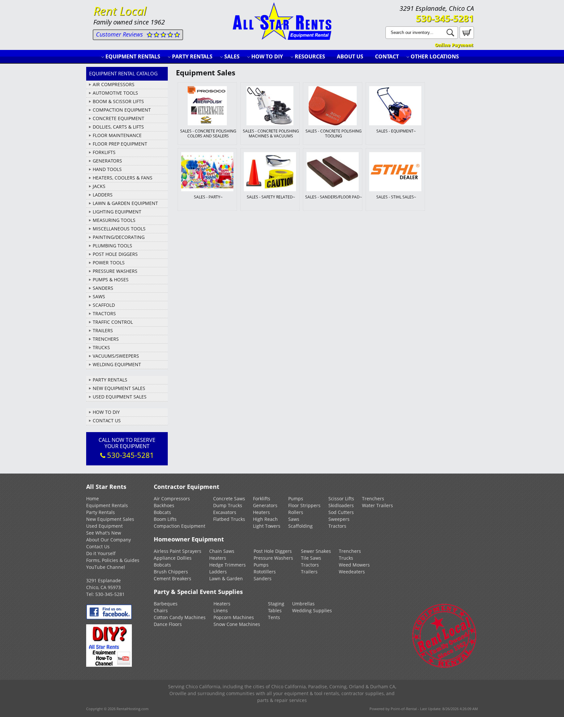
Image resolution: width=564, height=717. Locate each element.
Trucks (346, 558)
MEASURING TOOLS (114, 220)
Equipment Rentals (132, 56)
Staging (276, 603)
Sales (232, 56)
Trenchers (373, 498)
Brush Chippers (171, 572)
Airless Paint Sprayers (177, 551)
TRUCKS (101, 347)
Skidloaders (341, 505)
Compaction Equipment (179, 526)
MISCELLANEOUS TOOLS (119, 229)
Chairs (161, 610)
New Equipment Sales (119, 388)
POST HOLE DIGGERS (115, 254)
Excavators (224, 512)
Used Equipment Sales (120, 397)
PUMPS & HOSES (111, 279)
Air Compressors (172, 498)
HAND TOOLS (107, 169)
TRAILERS (103, 330)
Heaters (261, 512)
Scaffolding (300, 526)
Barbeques (166, 603)
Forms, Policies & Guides (112, 560)
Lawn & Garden (226, 578)
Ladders (218, 572)
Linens (220, 610)
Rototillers (265, 572)
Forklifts (261, 498)
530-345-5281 (445, 18)
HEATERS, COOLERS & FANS (122, 178)
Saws (293, 519)
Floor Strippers (304, 505)
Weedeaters (352, 572)
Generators (265, 505)
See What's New (103, 533)
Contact (387, 56)
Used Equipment (104, 526)
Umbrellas (303, 603)
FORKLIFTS (104, 152)
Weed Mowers (354, 565)
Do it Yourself (101, 553)
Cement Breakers (172, 578)
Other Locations (435, 56)
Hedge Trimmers (227, 565)
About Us (350, 56)
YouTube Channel (105, 567)
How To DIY (106, 412)
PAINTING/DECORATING (119, 237)
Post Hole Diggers (273, 551)
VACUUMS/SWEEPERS (116, 356)
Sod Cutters (341, 512)
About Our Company (108, 540)
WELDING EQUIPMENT (117, 364)
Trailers (309, 572)
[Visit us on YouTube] (109, 665)
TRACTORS (104, 313)
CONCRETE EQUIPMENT (118, 118)
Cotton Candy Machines (180, 617)
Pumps (295, 498)
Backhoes (164, 505)
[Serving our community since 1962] (444, 666)
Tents (274, 617)
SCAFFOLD (104, 305)
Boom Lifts (165, 519)
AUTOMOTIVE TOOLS (115, 93)
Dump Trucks (227, 505)
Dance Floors (168, 624)
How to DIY (267, 56)
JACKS (99, 186)
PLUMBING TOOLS (112, 245)
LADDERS (103, 195)
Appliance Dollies (173, 558)
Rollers (295, 512)
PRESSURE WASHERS (115, 271)
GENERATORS (107, 161)
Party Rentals (192, 56)
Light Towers (266, 526)
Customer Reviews (119, 34)
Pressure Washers (273, 558)
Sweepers (339, 519)
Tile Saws (311, 558)
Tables (275, 610)
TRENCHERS (106, 339)
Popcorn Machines (233, 617)
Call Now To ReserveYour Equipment (127, 448)
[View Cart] (466, 37)
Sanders (263, 578)
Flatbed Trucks (229, 519)
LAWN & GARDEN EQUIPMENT (125, 203)
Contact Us (107, 420)
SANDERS (103, 288)
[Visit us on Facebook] (109, 618)
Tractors (337, 526)
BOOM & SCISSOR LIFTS (118, 101)
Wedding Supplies (312, 610)
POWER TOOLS (109, 262)
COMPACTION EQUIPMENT (122, 110)
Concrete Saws (229, 498)
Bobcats (162, 512)
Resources (310, 56)
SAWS (99, 296)
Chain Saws (221, 551)
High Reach (265, 519)
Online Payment (454, 45)
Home (92, 498)
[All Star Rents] (282, 38)
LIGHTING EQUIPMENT (117, 212)
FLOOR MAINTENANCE (117, 135)
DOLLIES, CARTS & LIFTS (118, 127)
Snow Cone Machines (236, 624)
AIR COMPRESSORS (113, 84)
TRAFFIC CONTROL (113, 322)
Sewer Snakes (316, 551)
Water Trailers (377, 505)
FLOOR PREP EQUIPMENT (120, 144)
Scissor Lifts (341, 498)
